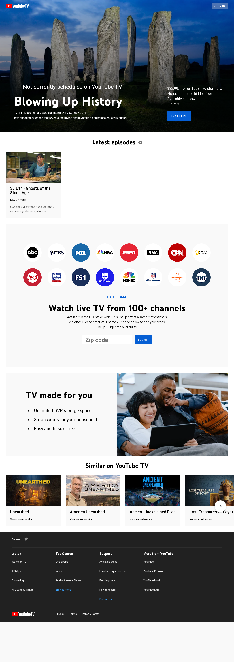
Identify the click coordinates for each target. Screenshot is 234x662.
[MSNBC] (129, 277)
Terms (73, 613)
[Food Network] (32, 277)
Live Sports (62, 561)
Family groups (107, 580)
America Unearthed (87, 512)
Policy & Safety (90, 613)
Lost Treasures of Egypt (211, 512)
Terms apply (173, 104)
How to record (107, 589)
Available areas (108, 561)
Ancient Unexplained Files (153, 512)
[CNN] (177, 253)
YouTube (148, 561)
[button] (220, 506)
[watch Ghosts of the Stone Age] (33, 167)
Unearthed (19, 512)
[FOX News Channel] (57, 277)
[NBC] (105, 253)
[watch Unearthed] (33, 491)
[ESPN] (129, 253)
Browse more (63, 589)
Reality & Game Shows (69, 580)
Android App (19, 580)
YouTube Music (152, 580)
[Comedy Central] (201, 253)
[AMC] (153, 253)
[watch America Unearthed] (93, 491)
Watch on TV (19, 561)
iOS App (16, 571)
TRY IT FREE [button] (179, 116)
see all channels (117, 297)
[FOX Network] (81, 253)
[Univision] (105, 277)
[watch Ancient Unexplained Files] (152, 491)
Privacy (60, 613)
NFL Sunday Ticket (22, 589)
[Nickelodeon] (177, 277)
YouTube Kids (151, 589)
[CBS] (57, 253)
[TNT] (201, 277)
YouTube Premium (154, 571)
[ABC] (32, 253)
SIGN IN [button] (219, 6)
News (59, 571)
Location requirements (112, 571)
